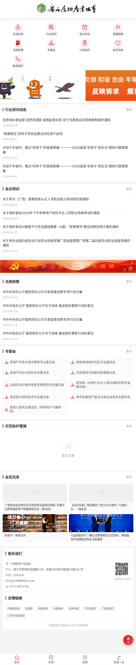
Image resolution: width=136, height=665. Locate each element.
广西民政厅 (108, 608)
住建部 (29, 608)
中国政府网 (13, 608)
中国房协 (43, 608)
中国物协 (58, 608)
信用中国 (74, 608)
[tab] (17, 659)
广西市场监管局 (16, 615)
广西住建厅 (90, 608)
